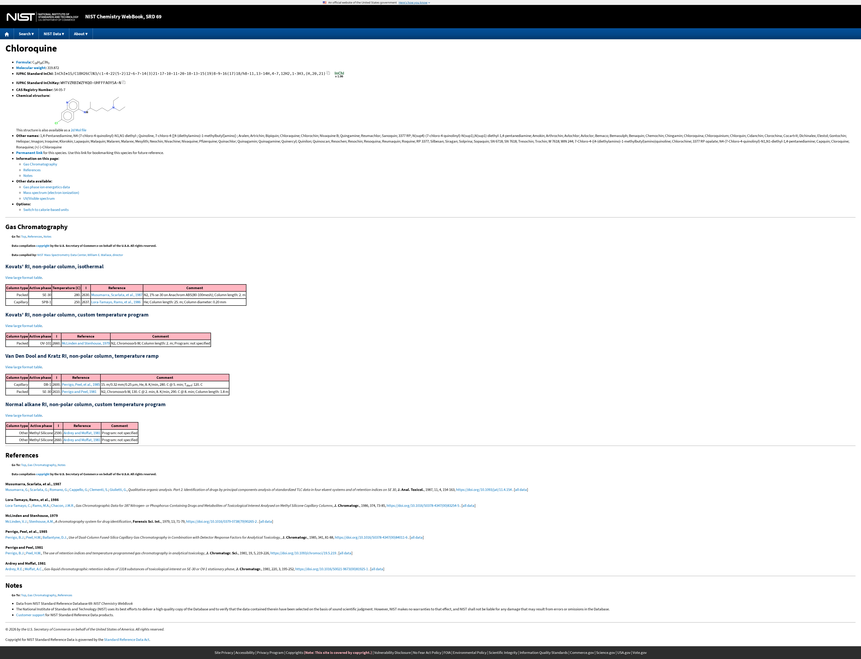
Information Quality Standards (544, 652)
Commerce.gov (582, 652)
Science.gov (605, 652)
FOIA (447, 652)
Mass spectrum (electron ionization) (51, 192)
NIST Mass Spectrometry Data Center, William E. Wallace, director (80, 255)
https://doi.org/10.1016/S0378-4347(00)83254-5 (423, 505)
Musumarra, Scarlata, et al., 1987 (116, 294)
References (32, 169)
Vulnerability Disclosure (392, 652)
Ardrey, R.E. (14, 568)
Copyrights (294, 652)
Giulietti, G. (118, 489)
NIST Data (52, 33)
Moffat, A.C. (34, 568)
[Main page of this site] (7, 33)
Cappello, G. (78, 489)
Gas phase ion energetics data (46, 186)
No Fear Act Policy (427, 652)
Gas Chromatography (40, 164)
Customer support (30, 614)
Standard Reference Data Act (126, 639)
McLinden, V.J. (16, 521)
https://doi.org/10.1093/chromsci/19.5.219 (303, 553)
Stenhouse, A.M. (41, 521)
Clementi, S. (98, 489)
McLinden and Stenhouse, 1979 (86, 343)
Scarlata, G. (39, 489)
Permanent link (29, 152)
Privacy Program (270, 652)
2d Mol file (78, 130)
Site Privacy (224, 652)
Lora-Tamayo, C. (18, 505)
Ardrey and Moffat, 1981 (82, 432)
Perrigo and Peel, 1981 (79, 391)
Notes (28, 175)
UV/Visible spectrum (39, 198)
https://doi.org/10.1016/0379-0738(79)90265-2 (221, 521)
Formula (23, 62)
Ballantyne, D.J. (55, 537)
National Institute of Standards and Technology (42, 17)
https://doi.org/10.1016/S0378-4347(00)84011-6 (371, 537)
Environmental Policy (470, 652)
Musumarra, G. (16, 489)
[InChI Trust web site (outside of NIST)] (339, 77)
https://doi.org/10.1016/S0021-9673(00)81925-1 (331, 568)
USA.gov (624, 652)
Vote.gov (640, 652)
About (79, 33)
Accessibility (245, 652)
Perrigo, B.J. (14, 537)
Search (25, 33)
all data (521, 489)
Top (23, 236)
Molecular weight (31, 67)
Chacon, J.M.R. (62, 505)
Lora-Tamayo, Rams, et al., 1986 (116, 301)
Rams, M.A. (41, 505)
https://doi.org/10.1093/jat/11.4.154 (484, 489)
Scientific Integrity (503, 652)
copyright (43, 246)
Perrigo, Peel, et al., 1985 (81, 384)
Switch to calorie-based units (46, 209)
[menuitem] (7, 33)
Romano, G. (59, 489)
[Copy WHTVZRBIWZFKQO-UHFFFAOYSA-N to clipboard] (124, 83)
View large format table (23, 277)
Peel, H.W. (33, 537)
